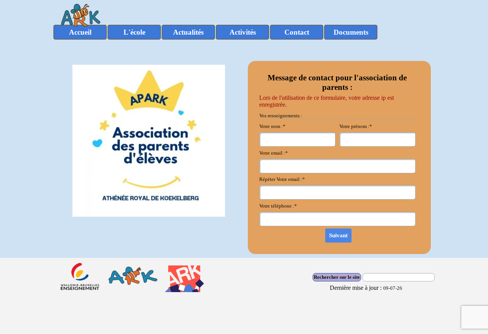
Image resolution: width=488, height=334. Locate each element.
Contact (296, 32)
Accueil (80, 32)
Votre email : (273, 153)
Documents (351, 32)
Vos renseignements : (280, 115)
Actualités (188, 32)
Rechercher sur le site (337, 277)
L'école (134, 32)
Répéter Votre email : (282, 179)
